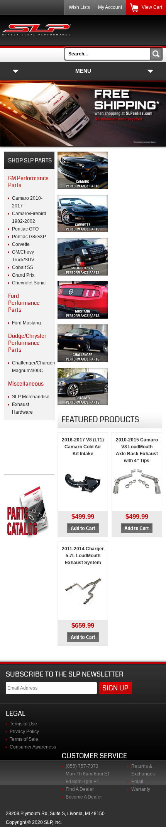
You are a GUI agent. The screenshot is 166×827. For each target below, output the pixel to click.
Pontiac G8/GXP (29, 236)
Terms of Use (23, 724)
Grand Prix (23, 275)
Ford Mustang (26, 323)
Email (137, 781)
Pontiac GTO (25, 229)
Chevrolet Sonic (29, 283)
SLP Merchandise (30, 396)
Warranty (140, 789)
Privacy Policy (24, 731)
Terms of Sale (24, 739)
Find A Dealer (80, 789)
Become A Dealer (84, 797)
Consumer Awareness (33, 747)
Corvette (21, 244)
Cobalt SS (22, 267)
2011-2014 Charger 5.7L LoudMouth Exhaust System (83, 555)
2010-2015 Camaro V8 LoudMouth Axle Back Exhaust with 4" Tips (137, 450)
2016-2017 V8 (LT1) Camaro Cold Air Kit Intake (83, 446)
